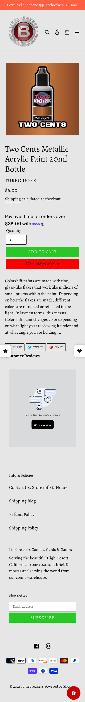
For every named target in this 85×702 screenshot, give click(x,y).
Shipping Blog (22, 501)
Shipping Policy (23, 528)
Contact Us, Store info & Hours (38, 487)
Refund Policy (21, 514)
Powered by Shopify (59, 686)
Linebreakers (33, 686)
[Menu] (77, 31)
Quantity (13, 230)
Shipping (13, 199)
